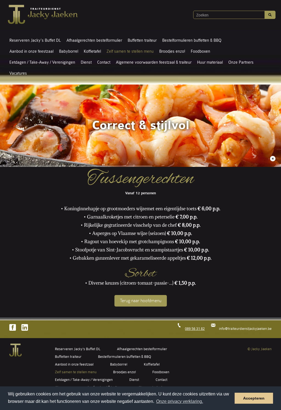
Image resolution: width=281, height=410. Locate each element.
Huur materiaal (210, 62)
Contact (103, 62)
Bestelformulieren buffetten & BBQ (191, 40)
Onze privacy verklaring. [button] (179, 401)
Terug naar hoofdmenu (140, 300)
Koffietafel (92, 51)
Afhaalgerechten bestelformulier (94, 40)
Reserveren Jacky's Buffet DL (35, 40)
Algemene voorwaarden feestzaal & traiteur (154, 62)
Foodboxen (200, 51)
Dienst (86, 62)
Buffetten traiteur (142, 40)
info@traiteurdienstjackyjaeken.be (245, 329)
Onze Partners (241, 62)
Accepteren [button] (254, 398)
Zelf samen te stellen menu (130, 51)
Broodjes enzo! (172, 51)
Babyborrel (68, 51)
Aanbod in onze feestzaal (31, 51)
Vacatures (18, 73)
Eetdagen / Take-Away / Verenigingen (42, 62)
